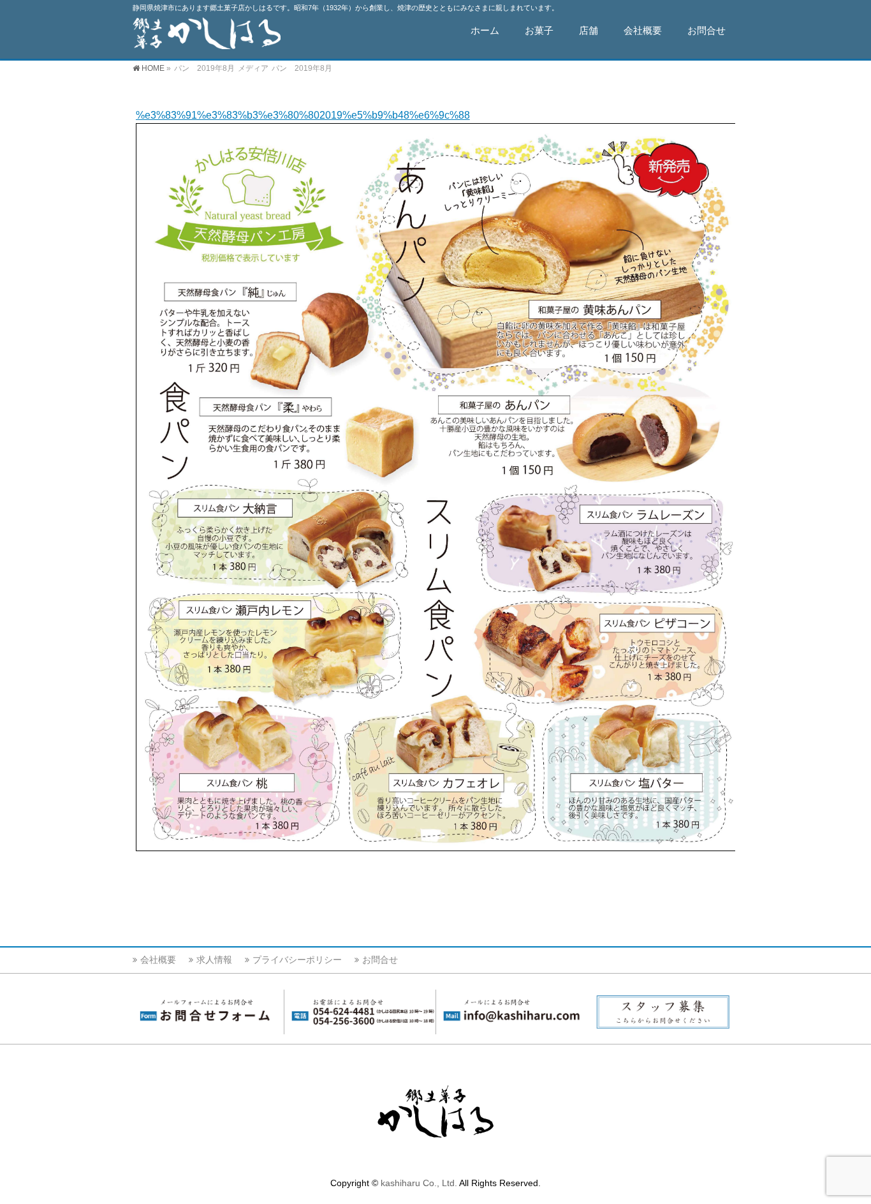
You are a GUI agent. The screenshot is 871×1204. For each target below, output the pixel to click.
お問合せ (380, 960)
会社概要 (158, 960)
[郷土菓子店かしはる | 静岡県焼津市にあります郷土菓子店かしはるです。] (207, 35)
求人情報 (214, 960)
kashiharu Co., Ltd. (419, 1183)
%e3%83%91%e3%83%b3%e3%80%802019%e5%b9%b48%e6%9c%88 (303, 115)
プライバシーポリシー (297, 960)
